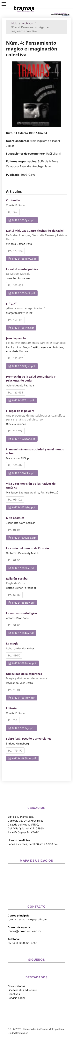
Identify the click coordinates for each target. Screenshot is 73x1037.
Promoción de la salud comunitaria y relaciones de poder (30, 378)
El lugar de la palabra (35, 415)
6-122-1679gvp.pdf (23, 366)
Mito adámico (15, 518)
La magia (12, 643)
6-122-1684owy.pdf (23, 258)
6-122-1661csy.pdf (23, 697)
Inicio (14, 23)
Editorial (11, 708)
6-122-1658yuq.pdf (23, 220)
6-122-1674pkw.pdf (23, 473)
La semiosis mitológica (21, 613)
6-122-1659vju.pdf (22, 728)
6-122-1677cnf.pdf (22, 400)
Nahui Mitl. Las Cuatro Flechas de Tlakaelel (36, 235)
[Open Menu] (4, 4)
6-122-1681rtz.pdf (22, 327)
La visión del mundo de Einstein (27, 548)
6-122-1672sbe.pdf (23, 507)
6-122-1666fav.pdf (23, 602)
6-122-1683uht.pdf (23, 293)
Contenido (13, 200)
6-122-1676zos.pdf (23, 438)
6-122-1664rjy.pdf (22, 633)
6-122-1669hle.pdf (23, 568)
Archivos (27, 23)
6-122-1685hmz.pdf (23, 758)
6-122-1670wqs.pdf (23, 537)
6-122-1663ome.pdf (23, 663)
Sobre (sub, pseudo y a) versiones (28, 738)
